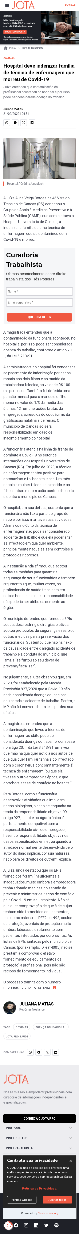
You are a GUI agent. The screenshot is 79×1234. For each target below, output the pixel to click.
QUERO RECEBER (39, 317)
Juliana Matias (13, 109)
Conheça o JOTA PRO (39, 1118)
